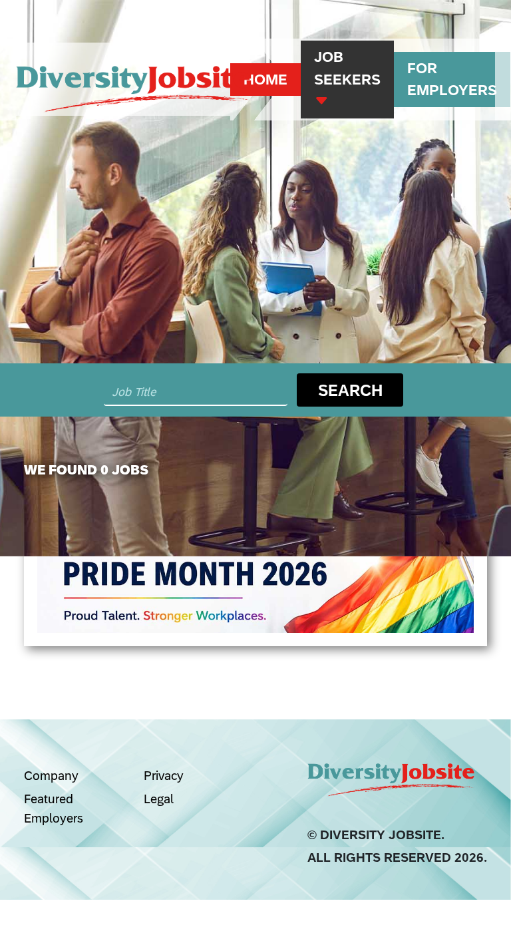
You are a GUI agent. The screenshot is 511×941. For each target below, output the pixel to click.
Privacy (164, 775)
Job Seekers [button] (347, 68)
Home (265, 79)
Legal (159, 798)
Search (350, 390)
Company (51, 775)
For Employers (452, 79)
